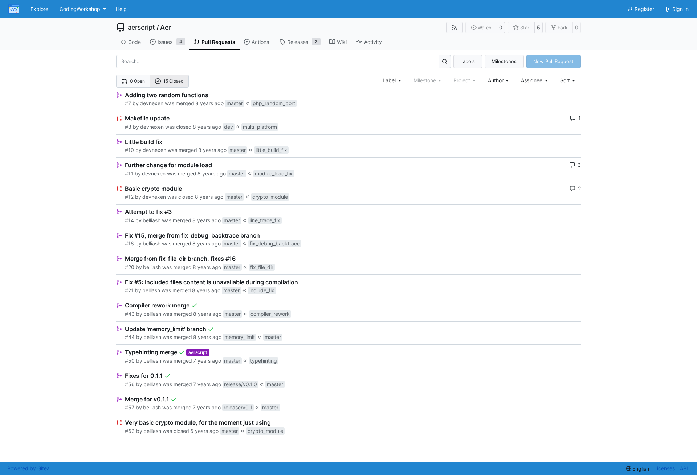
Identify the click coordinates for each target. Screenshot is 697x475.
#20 (129, 267)
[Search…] (445, 61)
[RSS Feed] (454, 27)
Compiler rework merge (157, 305)
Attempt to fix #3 (148, 211)
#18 (129, 243)
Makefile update (147, 118)
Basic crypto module (153, 188)
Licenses (664, 468)
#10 (129, 150)
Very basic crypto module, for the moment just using (198, 422)
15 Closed (173, 81)
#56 (130, 384)
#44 (130, 337)
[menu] (568, 80)
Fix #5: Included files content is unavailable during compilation (211, 282)
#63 (130, 431)
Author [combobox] (496, 80)
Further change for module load (168, 165)
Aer (165, 27)
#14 (129, 220)
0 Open (137, 81)
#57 (129, 407)
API (684, 468)
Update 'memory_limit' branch (165, 328)
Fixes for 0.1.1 (144, 375)
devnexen (151, 103)
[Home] (14, 9)
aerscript (141, 27)
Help (121, 9)
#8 (128, 127)
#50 (130, 361)
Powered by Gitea (28, 468)
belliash (151, 220)
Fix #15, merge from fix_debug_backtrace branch (192, 235)
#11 (129, 173)
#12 (129, 197)
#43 (130, 314)
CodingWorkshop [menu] (80, 9)
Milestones (504, 61)
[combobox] (392, 80)
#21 (129, 290)
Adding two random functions (166, 95)
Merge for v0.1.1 (147, 399)
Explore (39, 9)
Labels (467, 61)
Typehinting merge (151, 352)
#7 (128, 103)
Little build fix (143, 141)
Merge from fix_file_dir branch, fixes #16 (180, 258)
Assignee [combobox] (531, 80)
